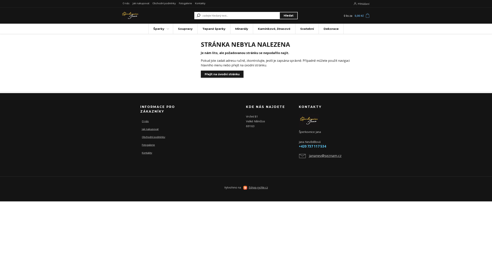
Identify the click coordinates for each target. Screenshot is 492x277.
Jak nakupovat (141, 3)
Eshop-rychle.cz (258, 187)
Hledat (288, 15)
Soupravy (185, 29)
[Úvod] (144, 15)
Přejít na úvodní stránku (222, 74)
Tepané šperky (213, 29)
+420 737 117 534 (312, 146)
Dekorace (331, 29)
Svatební (307, 29)
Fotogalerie (185, 3)
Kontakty (200, 3)
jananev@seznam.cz (325, 155)
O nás (126, 3)
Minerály (241, 29)
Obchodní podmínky (164, 3)
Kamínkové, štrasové (274, 29)
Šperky (158, 29)
